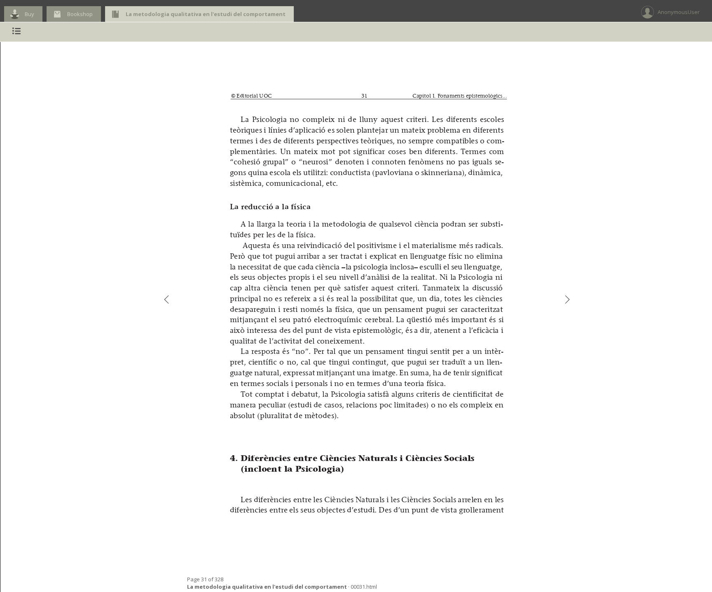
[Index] (16, 32)
